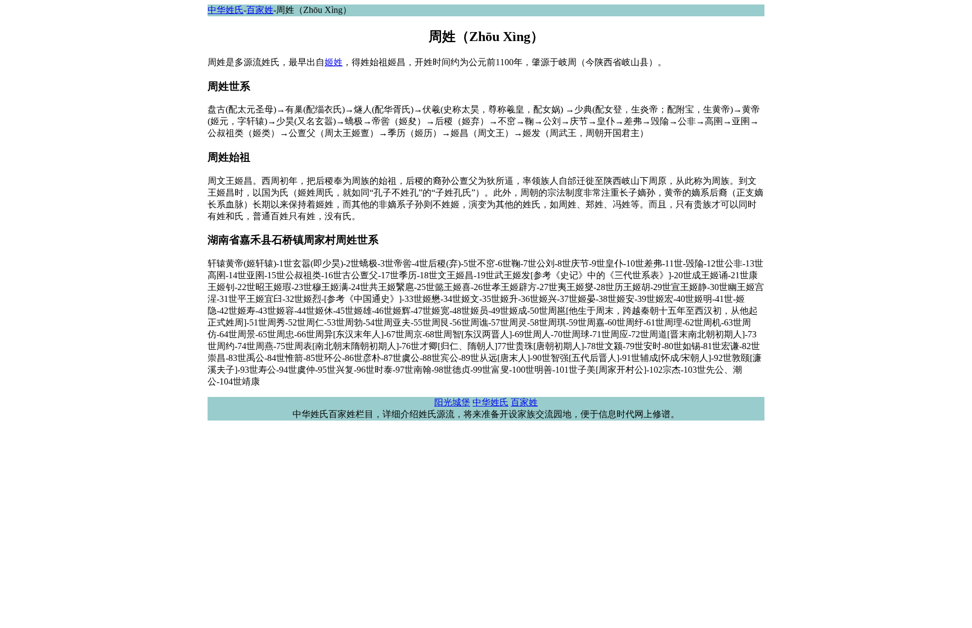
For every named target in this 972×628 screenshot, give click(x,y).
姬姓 (334, 62)
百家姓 (259, 10)
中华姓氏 (226, 10)
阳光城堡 (452, 402)
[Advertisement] (45, 225)
